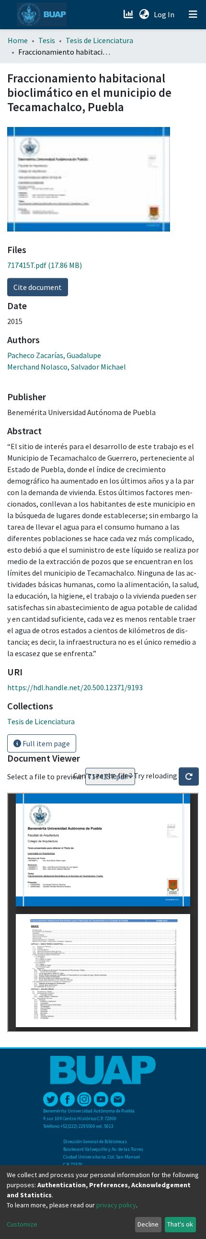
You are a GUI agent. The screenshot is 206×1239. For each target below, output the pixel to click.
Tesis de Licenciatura (99, 40)
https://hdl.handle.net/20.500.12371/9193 (75, 687)
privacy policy (116, 1205)
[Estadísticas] (129, 14)
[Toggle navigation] (193, 14)
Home (18, 40)
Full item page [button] (45, 743)
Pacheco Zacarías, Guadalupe (54, 355)
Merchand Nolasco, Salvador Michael (66, 366)
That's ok (180, 1224)
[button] (144, 14)
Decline (148, 1224)
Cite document (37, 287)
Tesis (46, 40)
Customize (22, 1224)
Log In (165, 14)
